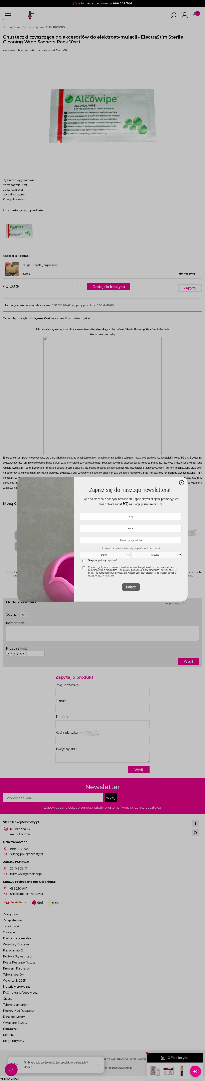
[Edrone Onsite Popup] (102, 540)
